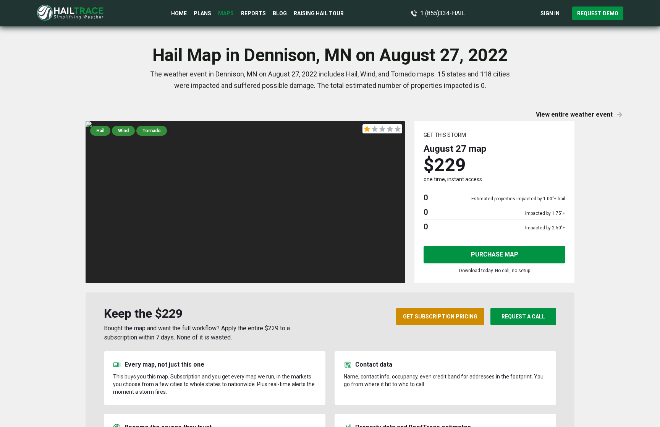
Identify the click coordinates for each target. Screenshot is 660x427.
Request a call (523, 316)
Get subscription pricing (440, 316)
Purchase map (494, 254)
